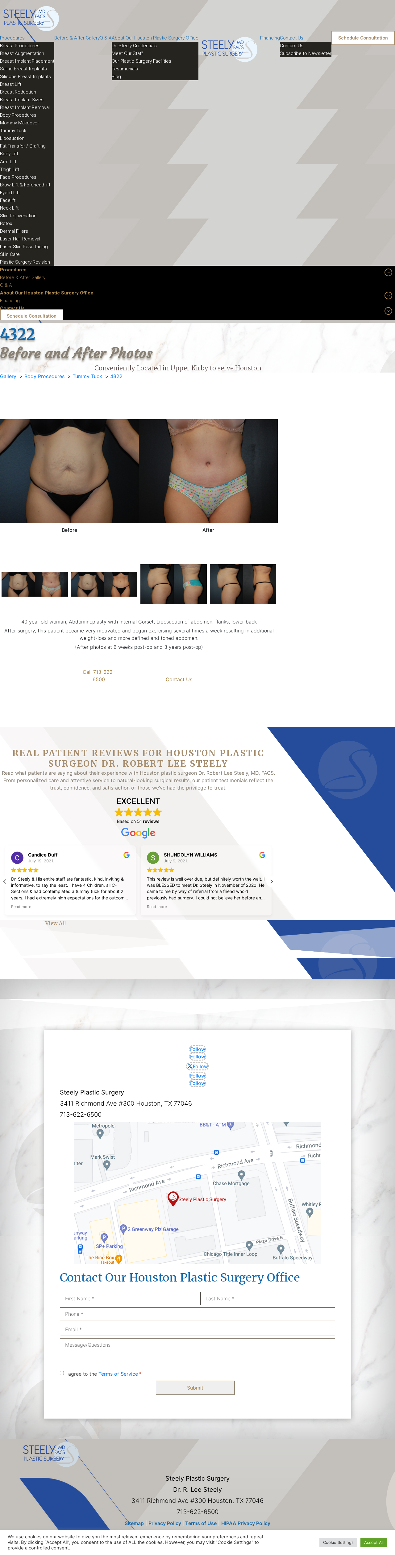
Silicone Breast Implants (25, 76)
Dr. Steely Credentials (134, 45)
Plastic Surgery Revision (25, 262)
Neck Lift (9, 208)
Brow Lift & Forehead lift (25, 185)
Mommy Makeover (19, 123)
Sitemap (134, 1523)
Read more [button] (21, 906)
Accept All (374, 1542)
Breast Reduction (18, 92)
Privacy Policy (165, 1523)
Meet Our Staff (127, 53)
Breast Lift (10, 84)
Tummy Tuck (13, 130)
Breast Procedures (20, 45)
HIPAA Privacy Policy (245, 1523)
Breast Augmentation (22, 53)
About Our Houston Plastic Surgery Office (155, 38)
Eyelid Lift (10, 192)
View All (55, 923)
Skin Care (10, 254)
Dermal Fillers (14, 231)
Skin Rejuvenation (18, 216)
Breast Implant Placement (27, 61)
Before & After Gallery (77, 38)
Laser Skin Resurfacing (24, 246)
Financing (270, 38)
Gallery (8, 376)
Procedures (12, 38)
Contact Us (291, 38)
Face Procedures (18, 177)
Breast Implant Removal (25, 107)
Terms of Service (118, 1374)
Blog (116, 76)
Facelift (7, 200)
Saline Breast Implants (23, 69)
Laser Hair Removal (20, 239)
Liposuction (12, 138)
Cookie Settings (338, 1542)
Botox (6, 223)
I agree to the (103, 1374)
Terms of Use (200, 1523)
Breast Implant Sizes (22, 99)
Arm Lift (8, 162)
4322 (116, 376)
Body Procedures (18, 115)
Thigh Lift (9, 169)
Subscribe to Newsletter (305, 53)
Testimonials (125, 69)
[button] (271, 881)
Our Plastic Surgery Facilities (141, 61)
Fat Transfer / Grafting (23, 146)
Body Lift (9, 153)
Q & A (106, 38)
